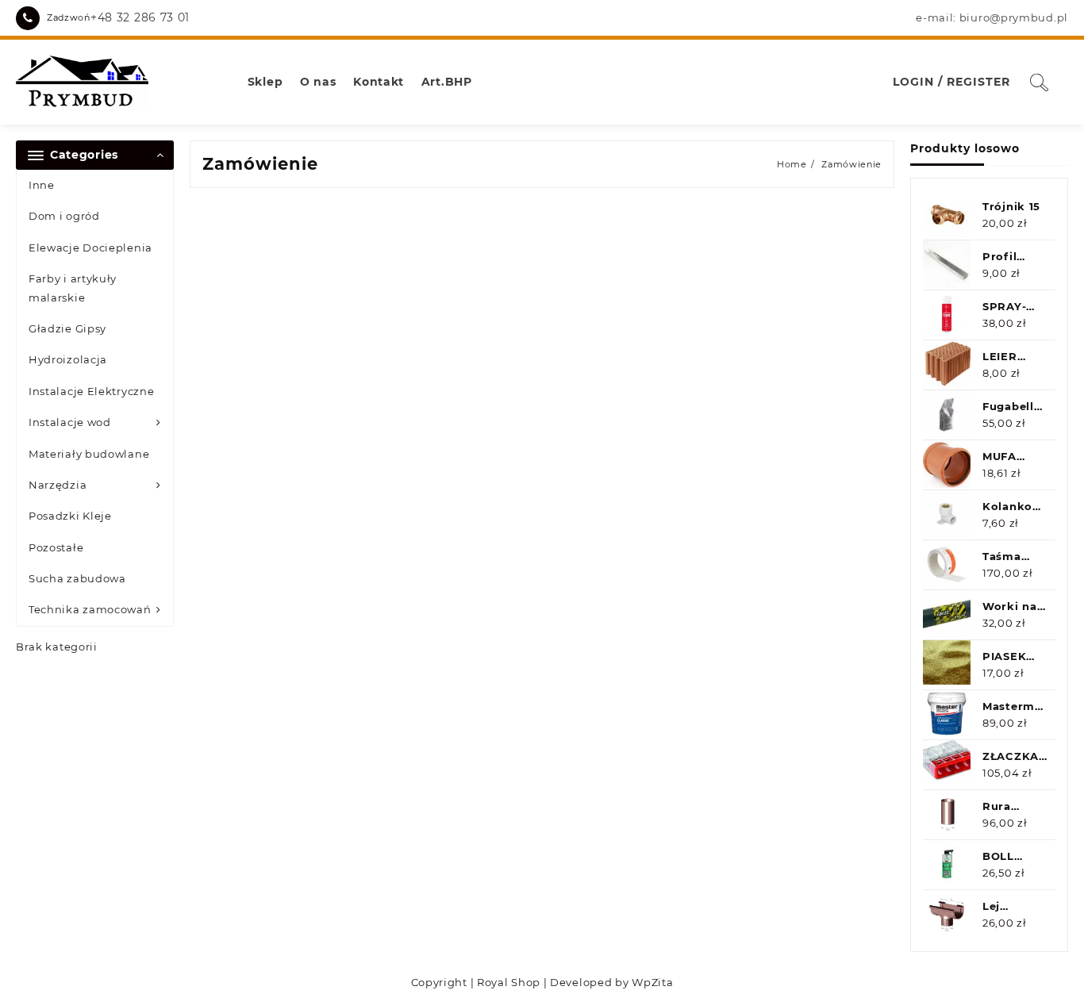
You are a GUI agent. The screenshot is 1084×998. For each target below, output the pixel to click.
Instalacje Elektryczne (91, 391)
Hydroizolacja (68, 359)
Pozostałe (56, 547)
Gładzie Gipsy (67, 328)
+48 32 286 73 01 (140, 17)
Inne (42, 184)
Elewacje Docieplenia (90, 247)
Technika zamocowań (90, 609)
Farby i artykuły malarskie (73, 287)
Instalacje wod (70, 422)
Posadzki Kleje (70, 515)
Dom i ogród (64, 215)
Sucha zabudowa (77, 578)
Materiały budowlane (89, 453)
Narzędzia (57, 484)
